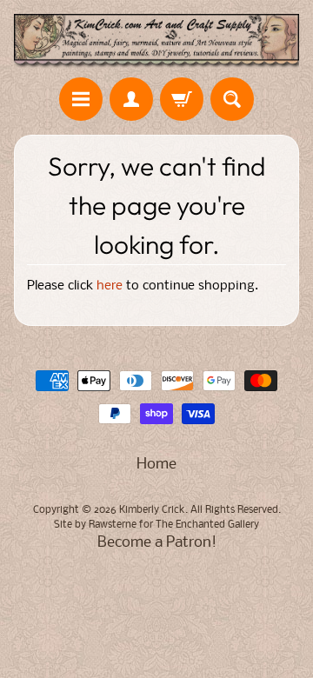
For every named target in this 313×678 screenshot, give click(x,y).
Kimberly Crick (152, 510)
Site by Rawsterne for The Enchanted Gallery (156, 525)
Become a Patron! (156, 543)
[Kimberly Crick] (156, 41)
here (110, 286)
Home (156, 464)
